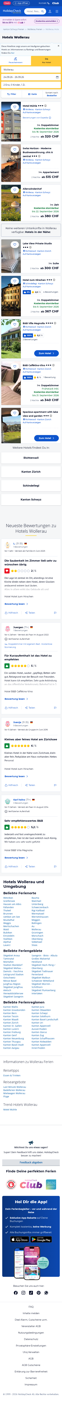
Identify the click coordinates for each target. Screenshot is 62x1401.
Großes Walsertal (41, 958)
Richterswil (31, 457)
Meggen (36, 919)
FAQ (31, 1306)
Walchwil (36, 900)
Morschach (37, 935)
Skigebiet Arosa (11, 955)
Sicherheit (31, 1378)
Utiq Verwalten (31, 1352)
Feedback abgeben (31, 1162)
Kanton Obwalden (41, 1009)
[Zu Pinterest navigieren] (38, 1292)
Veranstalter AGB (31, 1326)
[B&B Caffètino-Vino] (11, 383)
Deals (7, 3)
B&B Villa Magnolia (34, 323)
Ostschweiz (9, 977)
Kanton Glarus (39, 1032)
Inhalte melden (31, 1313)
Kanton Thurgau (12, 1041)
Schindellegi (31, 485)
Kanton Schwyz (31, 499)
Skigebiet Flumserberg (43, 990)
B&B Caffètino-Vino (34, 365)
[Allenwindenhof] (11, 203)
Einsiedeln (8, 935)
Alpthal (7, 941)
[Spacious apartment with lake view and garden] (11, 425)
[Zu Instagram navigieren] (23, 1292)
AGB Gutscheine (31, 1365)
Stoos (34, 945)
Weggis (7, 923)
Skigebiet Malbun (41, 977)
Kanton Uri (37, 1022)
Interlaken (37, 993)
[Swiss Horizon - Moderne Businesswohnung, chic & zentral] (11, 163)
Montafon (8, 961)
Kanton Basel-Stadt (13, 1044)
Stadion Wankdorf (12, 964)
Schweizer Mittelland (43, 980)
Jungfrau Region (12, 983)
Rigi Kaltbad (38, 910)
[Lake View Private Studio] (11, 256)
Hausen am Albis (12, 904)
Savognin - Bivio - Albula (44, 955)
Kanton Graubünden (14, 1009)
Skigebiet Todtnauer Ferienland (42, 973)
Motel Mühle (30, 105)
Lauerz (6, 945)
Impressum (31, 1384)
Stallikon (7, 938)
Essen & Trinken (12, 1075)
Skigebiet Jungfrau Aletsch (13, 989)
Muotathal (8, 919)
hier (12, 53)
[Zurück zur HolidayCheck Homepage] (12, 11)
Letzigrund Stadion (13, 974)
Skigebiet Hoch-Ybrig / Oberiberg (43, 966)
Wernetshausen (40, 916)
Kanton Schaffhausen (43, 1038)
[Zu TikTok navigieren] (31, 1292)
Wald (6, 929)
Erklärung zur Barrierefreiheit (31, 1371)
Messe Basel (10, 980)
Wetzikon (8, 897)
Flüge (6, 1096)
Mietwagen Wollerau (14, 1093)
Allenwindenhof (32, 188)
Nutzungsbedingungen (31, 1332)
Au (33, 926)
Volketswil (37, 941)
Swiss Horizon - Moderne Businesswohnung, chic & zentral (38, 152)
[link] (50, 11)
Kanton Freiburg (12, 1032)
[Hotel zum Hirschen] (11, 296)
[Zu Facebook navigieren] (15, 1292)
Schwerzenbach (40, 907)
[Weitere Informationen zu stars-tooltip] (45, 105)
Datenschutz (31, 1339)
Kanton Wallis (10, 1006)
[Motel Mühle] (11, 121)
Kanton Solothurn (41, 1016)
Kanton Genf (10, 1035)
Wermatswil (38, 913)
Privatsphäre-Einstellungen (31, 1345)
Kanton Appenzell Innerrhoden (41, 1046)
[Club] (21, 23)
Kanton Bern (10, 1013)
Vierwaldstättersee (13, 993)
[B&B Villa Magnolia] (11, 338)
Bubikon (7, 932)
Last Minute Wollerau (14, 1086)
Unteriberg (37, 904)
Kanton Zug (38, 1035)
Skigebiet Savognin (13, 996)
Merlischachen (11, 926)
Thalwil (7, 910)
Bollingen (37, 923)
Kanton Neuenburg (13, 1038)
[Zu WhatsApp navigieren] (46, 1292)
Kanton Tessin (10, 1016)
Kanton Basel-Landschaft (45, 1019)
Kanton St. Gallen (12, 1025)
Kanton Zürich (31, 471)
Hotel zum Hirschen (34, 280)
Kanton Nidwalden (42, 1041)
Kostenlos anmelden (46, 21)
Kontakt (43, 3)
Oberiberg (37, 938)
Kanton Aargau (11, 1047)
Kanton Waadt (10, 1019)
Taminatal (8, 958)
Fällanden (8, 907)
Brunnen (8, 913)
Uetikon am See (11, 916)
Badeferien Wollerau (14, 1090)
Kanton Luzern (11, 1028)
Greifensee (9, 900)
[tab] (15, 60)
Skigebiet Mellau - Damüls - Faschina (13, 970)
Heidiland (37, 961)
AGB (31, 1358)
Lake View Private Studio (37, 243)
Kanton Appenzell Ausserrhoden (41, 1027)
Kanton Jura (38, 1006)
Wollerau (36, 929)
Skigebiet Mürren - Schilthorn (42, 985)
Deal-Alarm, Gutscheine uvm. (31, 1319)
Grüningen (37, 932)
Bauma (35, 897)
